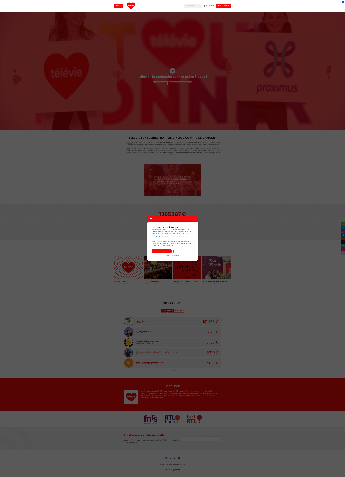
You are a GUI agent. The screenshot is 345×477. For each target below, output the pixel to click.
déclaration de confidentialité (160, 237)
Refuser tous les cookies (173, 255)
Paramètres (183, 251)
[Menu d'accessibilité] (343, 2)
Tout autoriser (161, 251)
